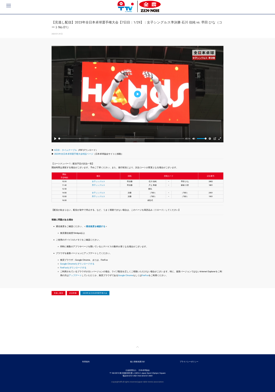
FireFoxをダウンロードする (73, 267)
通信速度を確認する (95, 226)
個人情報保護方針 (137, 362)
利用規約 (86, 362)
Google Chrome (125, 275)
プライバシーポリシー (189, 362)
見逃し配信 (58, 293)
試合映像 (73, 293)
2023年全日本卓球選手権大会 (95, 293)
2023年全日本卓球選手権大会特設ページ (73, 154)
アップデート (75, 275)
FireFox (145, 275)
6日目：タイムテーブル (65, 150)
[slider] (121, 138)
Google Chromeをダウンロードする (77, 264)
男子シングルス (98, 185)
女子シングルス (98, 181)
